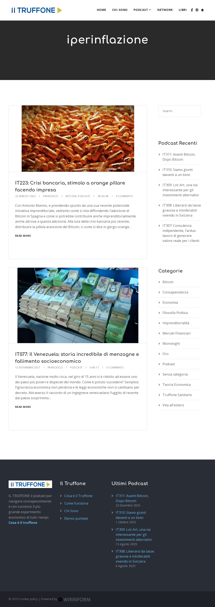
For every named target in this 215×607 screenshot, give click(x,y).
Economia (170, 302)
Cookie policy (29, 599)
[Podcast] (197, 10)
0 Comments (124, 196)
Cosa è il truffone (23, 522)
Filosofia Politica (175, 312)
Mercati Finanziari (177, 333)
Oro (166, 353)
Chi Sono (120, 10)
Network (165, 10)
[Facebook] (192, 10)
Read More (23, 236)
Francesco (50, 196)
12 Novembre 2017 (27, 367)
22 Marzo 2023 (25, 196)
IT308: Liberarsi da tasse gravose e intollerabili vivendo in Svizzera (182, 210)
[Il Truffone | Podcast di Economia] (36, 9)
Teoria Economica (177, 384)
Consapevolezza (175, 292)
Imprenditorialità (176, 323)
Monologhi (171, 343)
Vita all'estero (173, 405)
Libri (183, 10)
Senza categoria (175, 374)
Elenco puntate (76, 518)
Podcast (141, 10)
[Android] (202, 10)
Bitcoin (71, 196)
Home (101, 10)
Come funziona (76, 503)
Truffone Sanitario (177, 395)
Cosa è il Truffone (78, 495)
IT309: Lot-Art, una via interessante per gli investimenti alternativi (181, 190)
